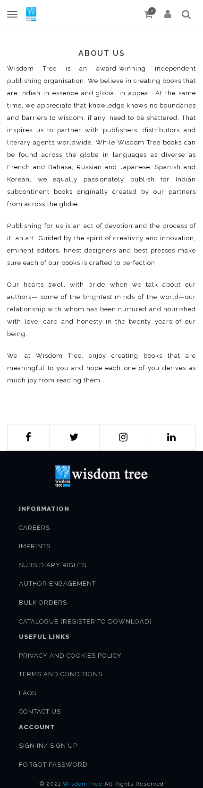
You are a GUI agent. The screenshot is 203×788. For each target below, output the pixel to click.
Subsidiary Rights (52, 565)
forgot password (53, 764)
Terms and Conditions (60, 674)
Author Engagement (57, 583)
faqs (27, 693)
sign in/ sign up (48, 745)
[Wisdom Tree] (31, 14)
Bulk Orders (43, 602)
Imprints (35, 546)
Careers (34, 527)
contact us (40, 711)
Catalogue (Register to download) (85, 621)
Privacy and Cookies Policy (70, 655)
